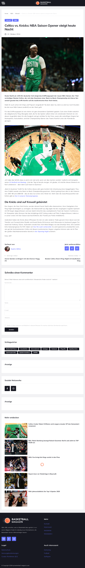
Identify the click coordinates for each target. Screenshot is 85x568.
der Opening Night (42, 231)
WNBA (35, 352)
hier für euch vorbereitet (42, 227)
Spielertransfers (24, 352)
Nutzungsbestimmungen (10, 553)
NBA (11, 13)
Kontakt (47, 524)
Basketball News (11, 349)
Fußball (46, 553)
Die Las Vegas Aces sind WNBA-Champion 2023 (45, 424)
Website (7, 317)
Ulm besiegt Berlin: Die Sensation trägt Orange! (45, 441)
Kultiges (45, 349)
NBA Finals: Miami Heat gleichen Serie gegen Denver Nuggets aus (51, 477)
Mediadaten (48, 534)
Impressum (48, 527)
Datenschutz (6, 550)
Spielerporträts (11, 352)
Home (6, 13)
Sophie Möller (16, 249)
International (35, 349)
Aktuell (17, 13)
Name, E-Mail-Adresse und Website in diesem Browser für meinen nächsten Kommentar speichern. (37, 325)
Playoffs (63, 349)
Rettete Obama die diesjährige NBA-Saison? (44, 461)
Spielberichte (73, 349)
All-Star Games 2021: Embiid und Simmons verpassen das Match (27, 457)
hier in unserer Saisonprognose (26, 196)
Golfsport (47, 556)
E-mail (7, 310)
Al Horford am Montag (17, 182)
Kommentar (8, 282)
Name (6, 303)
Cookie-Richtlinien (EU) (10, 556)
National (54, 349)
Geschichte (23, 349)
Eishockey (47, 550)
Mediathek (47, 530)
